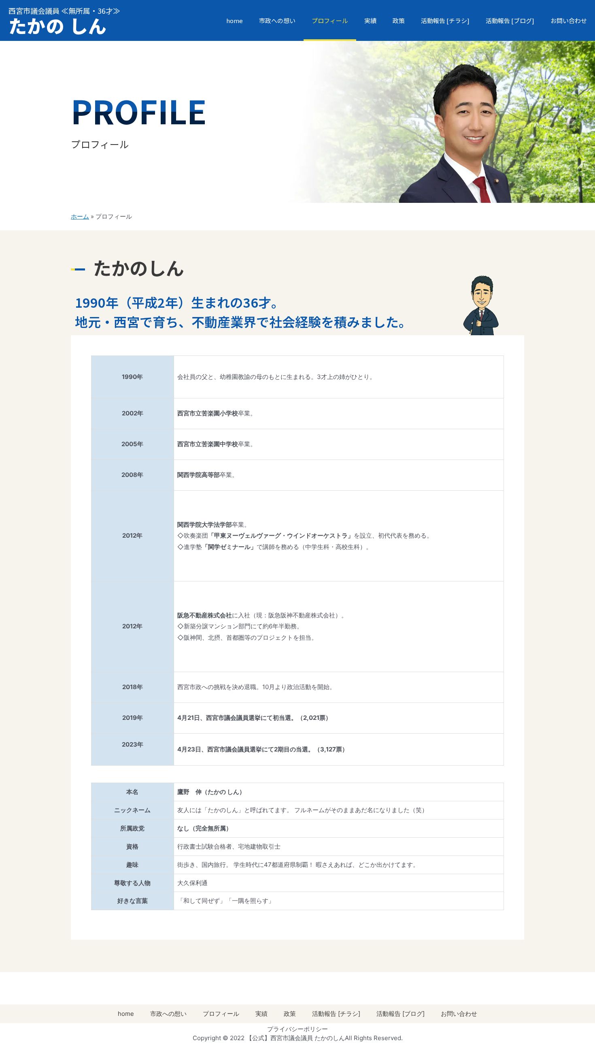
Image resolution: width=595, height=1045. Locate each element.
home (234, 20)
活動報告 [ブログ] (510, 20)
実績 (370, 20)
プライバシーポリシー (297, 1029)
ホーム (80, 216)
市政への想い (277, 20)
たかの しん (57, 25)
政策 (399, 20)
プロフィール (330, 20)
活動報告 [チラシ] (445, 20)
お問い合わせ (568, 20)
